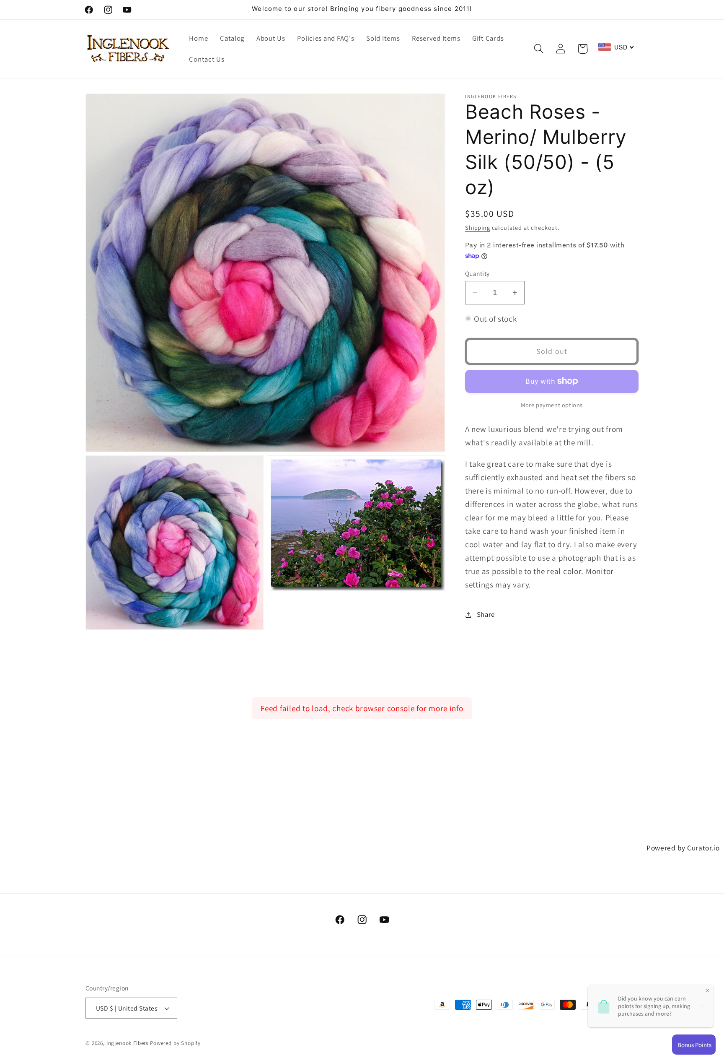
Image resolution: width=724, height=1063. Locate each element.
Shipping (477, 227)
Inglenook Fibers (127, 1043)
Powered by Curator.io (683, 847)
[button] (538, 49)
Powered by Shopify (175, 1043)
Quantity (477, 273)
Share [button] (486, 614)
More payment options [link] (552, 405)
